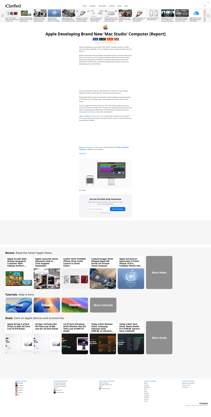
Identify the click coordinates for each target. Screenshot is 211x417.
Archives (146, 399)
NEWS (84, 6)
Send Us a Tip (186, 385)
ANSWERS (112, 6)
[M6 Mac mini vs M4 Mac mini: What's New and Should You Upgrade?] (82, 16)
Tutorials (146, 385)
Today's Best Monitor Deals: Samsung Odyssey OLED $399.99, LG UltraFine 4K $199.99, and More (102, 329)
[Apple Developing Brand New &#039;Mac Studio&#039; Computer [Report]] (105, 174)
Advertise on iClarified (188, 383)
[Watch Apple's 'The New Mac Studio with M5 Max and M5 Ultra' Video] (182, 16)
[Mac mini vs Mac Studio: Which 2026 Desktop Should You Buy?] (97, 16)
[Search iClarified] (205, 6)
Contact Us (185, 387)
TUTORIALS (92, 6)
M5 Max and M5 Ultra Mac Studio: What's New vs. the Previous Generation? (111, 19)
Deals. (9, 318)
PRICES (119, 6)
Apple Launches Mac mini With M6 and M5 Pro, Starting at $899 (139, 19)
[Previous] (2, 15)
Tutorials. (11, 294)
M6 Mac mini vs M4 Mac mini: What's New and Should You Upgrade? (82, 19)
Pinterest (20, 388)
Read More (82, 154)
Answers (146, 393)
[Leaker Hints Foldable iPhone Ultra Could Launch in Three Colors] (11, 16)
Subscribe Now (105, 388)
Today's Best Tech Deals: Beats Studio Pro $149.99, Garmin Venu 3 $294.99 (129, 327)
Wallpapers (147, 387)
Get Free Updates (117, 209)
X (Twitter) (20, 385)
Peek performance (97, 116)
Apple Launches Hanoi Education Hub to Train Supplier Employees (39, 19)
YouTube (20, 392)
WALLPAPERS (102, 6)
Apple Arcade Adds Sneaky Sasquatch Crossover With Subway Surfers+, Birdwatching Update (25, 20)
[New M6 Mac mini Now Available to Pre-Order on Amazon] (125, 16)
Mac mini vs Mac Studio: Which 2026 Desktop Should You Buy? (96, 19)
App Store (59, 390)
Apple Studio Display (89, 112)
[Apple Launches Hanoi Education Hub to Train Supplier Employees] (40, 16)
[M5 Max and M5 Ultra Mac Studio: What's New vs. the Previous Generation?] (111, 16)
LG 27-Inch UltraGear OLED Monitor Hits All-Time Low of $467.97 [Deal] (74, 327)
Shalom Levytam (112, 42)
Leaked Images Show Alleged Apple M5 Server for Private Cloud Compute (68, 19)
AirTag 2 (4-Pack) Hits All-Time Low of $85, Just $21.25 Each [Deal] (46, 326)
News (145, 383)
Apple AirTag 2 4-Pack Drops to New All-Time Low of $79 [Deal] (18, 326)
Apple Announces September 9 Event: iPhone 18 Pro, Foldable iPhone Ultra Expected (53, 20)
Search (146, 401)
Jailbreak (146, 397)
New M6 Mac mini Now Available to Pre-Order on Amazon (125, 19)
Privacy (205, 405)
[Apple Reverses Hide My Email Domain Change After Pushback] (196, 16)
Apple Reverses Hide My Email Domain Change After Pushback (195, 19)
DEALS (126, 6)
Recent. (10, 253)
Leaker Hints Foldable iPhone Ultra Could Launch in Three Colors (11, 19)
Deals (145, 391)
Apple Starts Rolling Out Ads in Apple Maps (153, 18)
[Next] (208, 15)
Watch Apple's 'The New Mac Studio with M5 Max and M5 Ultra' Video (181, 19)
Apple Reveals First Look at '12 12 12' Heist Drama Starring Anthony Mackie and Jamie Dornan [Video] (167, 20)
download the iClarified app (93, 147)
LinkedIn (20, 390)
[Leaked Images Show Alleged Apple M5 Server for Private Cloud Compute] (68, 16)
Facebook (20, 383)
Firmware (146, 395)
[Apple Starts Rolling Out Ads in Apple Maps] (153, 16)
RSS (19, 395)
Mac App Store (60, 392)
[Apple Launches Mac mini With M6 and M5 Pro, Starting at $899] (139, 16)
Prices (145, 389)
